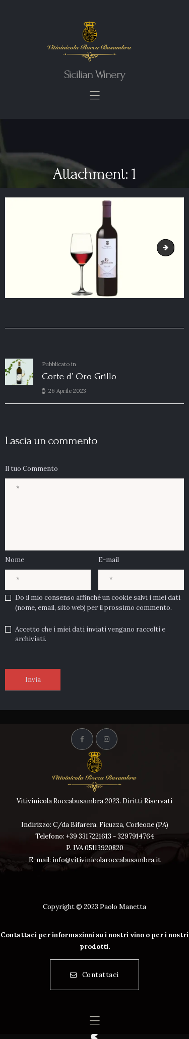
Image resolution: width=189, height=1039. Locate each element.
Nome (14, 560)
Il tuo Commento (31, 468)
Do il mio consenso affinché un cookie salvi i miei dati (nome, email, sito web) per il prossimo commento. (97, 602)
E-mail (108, 560)
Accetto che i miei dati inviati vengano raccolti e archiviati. (90, 634)
